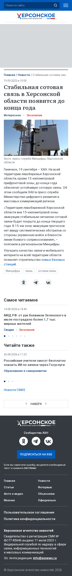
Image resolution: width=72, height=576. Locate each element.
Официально (47, 500)
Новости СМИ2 (14, 390)
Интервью (45, 487)
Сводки (9, 329)
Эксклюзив (34, 115)
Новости (24, 75)
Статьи (9, 487)
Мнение (9, 500)
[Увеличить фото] (36, 137)
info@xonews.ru (45, 558)
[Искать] (55, 5)
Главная (9, 75)
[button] (4, 336)
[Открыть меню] (65, 5)
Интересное (12, 115)
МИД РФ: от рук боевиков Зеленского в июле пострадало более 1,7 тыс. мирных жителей (35, 319)
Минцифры (13, 270)
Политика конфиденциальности (29, 519)
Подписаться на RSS (36, 454)
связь (29, 270)
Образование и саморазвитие (25, 371)
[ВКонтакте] (48, 282)
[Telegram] (36, 282)
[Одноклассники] (23, 282)
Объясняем (46, 494)
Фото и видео (13, 494)
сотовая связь (47, 270)
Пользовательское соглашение (29, 512)
